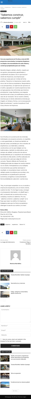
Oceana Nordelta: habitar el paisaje (20, 275)
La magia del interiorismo (7, 242)
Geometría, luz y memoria (18, 283)
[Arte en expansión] (4, 376)
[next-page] (4, 300)
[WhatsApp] (15, 26)
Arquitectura (8, 7)
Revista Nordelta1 (8, 22)
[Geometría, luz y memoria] (4, 286)
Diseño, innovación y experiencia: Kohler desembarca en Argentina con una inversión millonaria (20, 357)
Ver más (15, 391)
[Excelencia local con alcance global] (4, 385)
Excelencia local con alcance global (20, 382)
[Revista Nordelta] (16, 255)
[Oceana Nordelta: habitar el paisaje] (4, 277)
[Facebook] (7, 26)
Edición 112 (22, 224)
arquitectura (15, 224)
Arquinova (7, 224)
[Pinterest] (11, 26)
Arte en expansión (16, 373)
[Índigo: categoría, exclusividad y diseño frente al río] (4, 294)
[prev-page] (1, 300)
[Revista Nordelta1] (1, 22)
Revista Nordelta (15, 263)
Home (1, 7)
